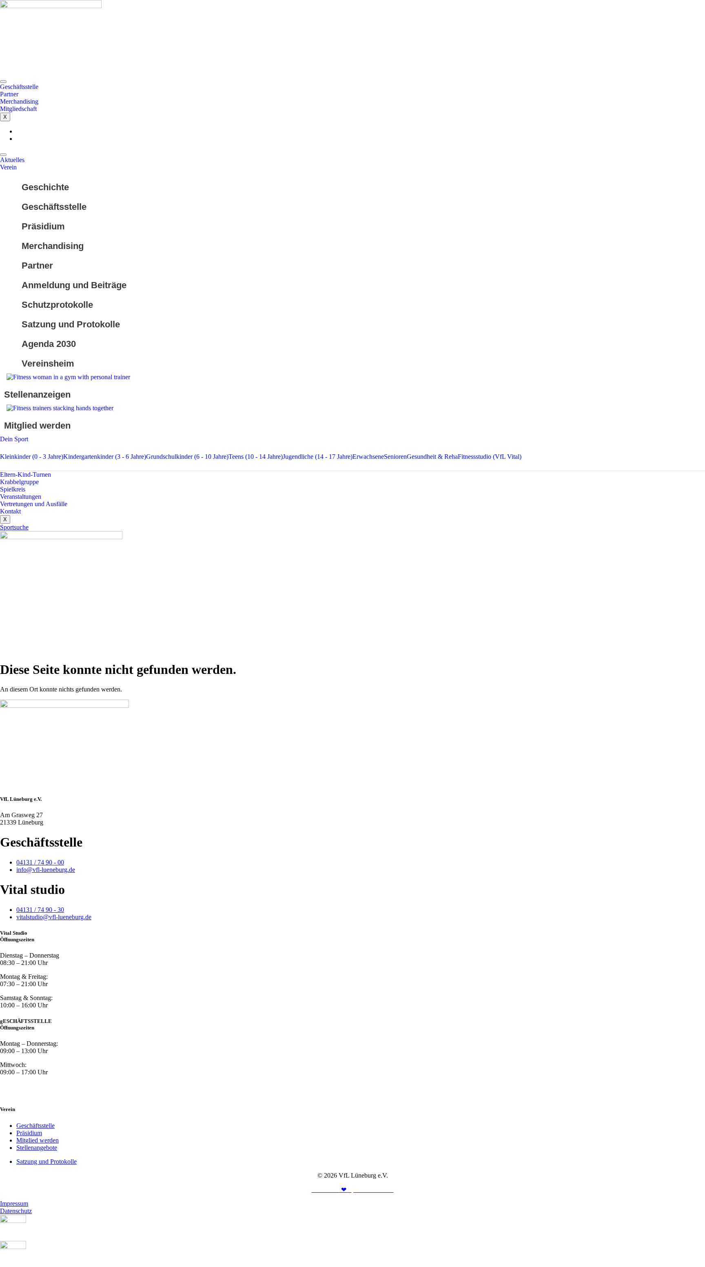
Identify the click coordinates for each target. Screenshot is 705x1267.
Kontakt (10, 511)
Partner (9, 94)
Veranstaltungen (20, 496)
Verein (8, 167)
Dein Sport (14, 439)
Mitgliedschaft (18, 108)
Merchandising (19, 101)
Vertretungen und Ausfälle (33, 503)
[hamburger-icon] (3, 81)
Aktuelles (12, 159)
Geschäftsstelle (19, 86)
